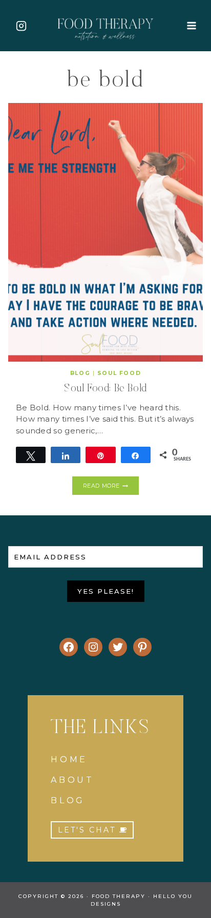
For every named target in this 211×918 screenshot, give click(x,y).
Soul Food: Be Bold (105, 389)
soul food (119, 373)
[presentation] (105, 232)
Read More (110, 487)
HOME (69, 759)
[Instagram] (21, 25)
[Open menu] (191, 25)
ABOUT (72, 780)
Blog (80, 373)
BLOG (68, 800)
